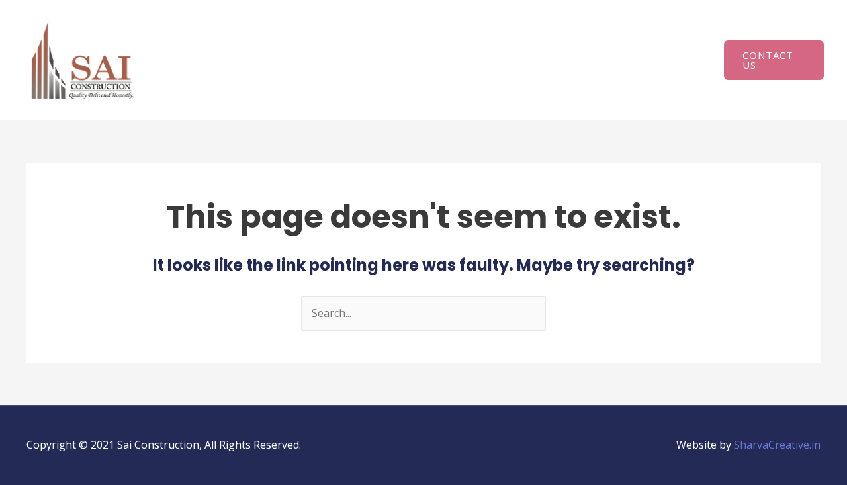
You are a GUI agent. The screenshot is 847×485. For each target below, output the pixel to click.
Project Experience (429, 37)
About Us (239, 37)
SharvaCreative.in (777, 444)
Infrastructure (322, 37)
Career (189, 86)
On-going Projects (545, 37)
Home (187, 37)
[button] (774, 60)
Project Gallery (652, 37)
